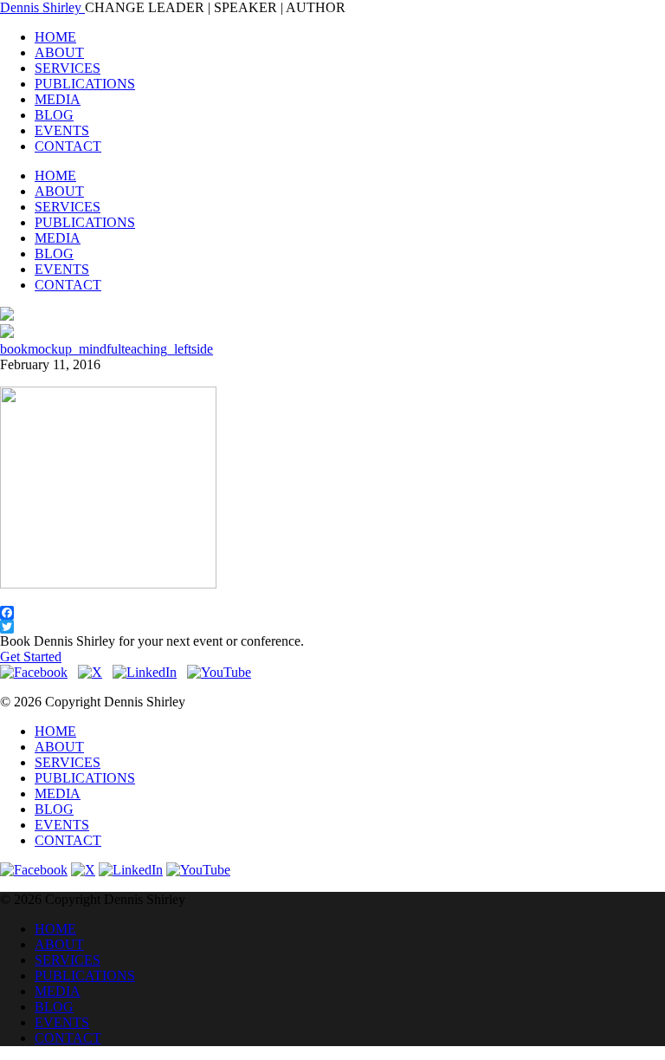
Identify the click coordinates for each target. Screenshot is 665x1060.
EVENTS (62, 130)
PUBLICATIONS (85, 83)
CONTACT (68, 146)
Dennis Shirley (42, 7)
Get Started (30, 656)
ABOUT (59, 52)
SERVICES (67, 68)
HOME (55, 36)
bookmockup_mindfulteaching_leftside (106, 348)
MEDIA (58, 99)
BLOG (54, 114)
